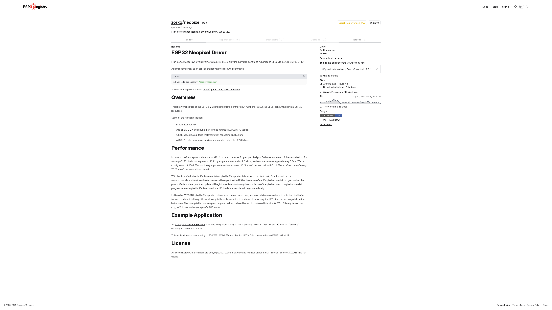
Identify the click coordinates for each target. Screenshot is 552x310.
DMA (190, 129)
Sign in (505, 6)
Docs (485, 6)
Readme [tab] (189, 39)
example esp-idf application (190, 224)
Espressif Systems (25, 305)
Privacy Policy (533, 305)
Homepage (329, 50)
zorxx (176, 22)
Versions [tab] (359, 39)
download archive (329, 75)
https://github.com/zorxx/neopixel (221, 89)
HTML (323, 119)
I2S (211, 106)
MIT (325, 53)
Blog (495, 6)
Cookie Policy (503, 305)
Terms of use (518, 305)
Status (546, 305)
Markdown (334, 119)
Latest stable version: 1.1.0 (352, 23)
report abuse (326, 124)
